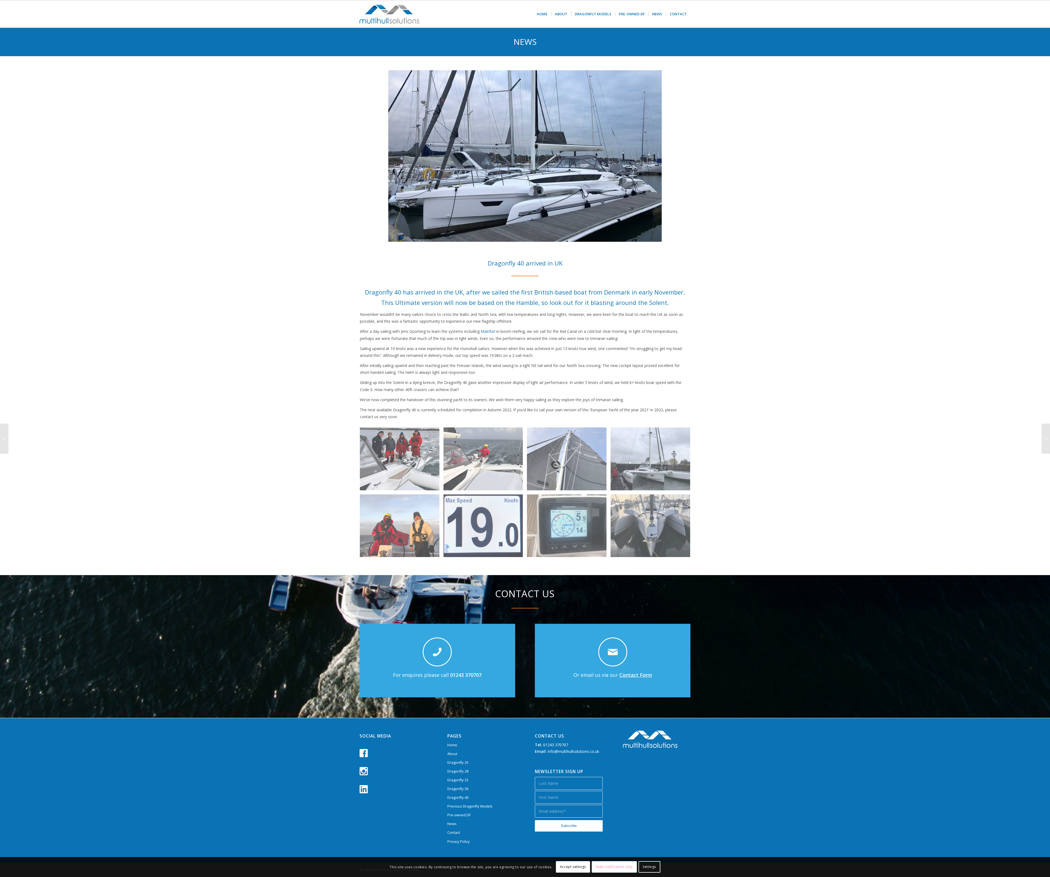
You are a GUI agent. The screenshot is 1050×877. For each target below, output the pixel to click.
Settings (649, 866)
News (452, 823)
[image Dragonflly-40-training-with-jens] (402, 460)
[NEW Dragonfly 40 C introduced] (4, 439)
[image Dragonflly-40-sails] (569, 460)
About (452, 753)
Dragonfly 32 (457, 779)
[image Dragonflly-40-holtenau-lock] (652, 460)
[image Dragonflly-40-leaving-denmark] (485, 460)
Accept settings (573, 866)
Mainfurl (488, 331)
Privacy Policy (458, 841)
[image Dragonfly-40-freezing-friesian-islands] (402, 527)
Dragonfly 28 (457, 771)
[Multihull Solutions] (389, 14)
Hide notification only (614, 866)
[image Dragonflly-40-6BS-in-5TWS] (569, 527)
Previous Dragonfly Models (469, 806)
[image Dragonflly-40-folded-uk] (652, 527)
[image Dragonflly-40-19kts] (485, 527)
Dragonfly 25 (457, 762)
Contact (453, 832)
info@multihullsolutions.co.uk (573, 751)
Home (452, 744)
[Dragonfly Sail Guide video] (1046, 439)
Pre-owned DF (459, 814)
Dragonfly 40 (457, 797)
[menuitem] (542, 14)
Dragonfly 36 (457, 788)
